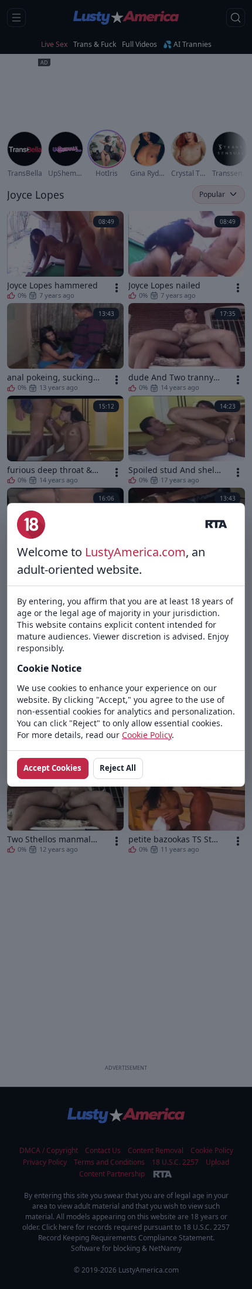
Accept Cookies (52, 768)
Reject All (118, 768)
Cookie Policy (147, 734)
